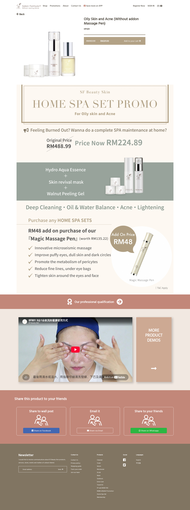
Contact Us (76, 5)
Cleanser (99, 460)
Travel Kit (100, 484)
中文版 (138, 463)
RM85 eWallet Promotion (105, 491)
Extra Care (100, 481)
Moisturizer (100, 469)
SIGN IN (151, 5)
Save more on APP (94, 5)
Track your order (76, 469)
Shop (45, 5)
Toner (99, 463)
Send (59, 469)
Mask (98, 475)
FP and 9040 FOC (102, 488)
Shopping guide (76, 466)
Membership (101, 497)
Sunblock (100, 478)
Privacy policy (75, 463)
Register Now (139, 5)
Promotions (55, 5)
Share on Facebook (42, 430)
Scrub (99, 472)
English (138, 460)
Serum (99, 466)
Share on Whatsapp (150, 430)
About (66, 5)
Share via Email (96, 430)
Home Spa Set (101, 494)
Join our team (75, 472)
